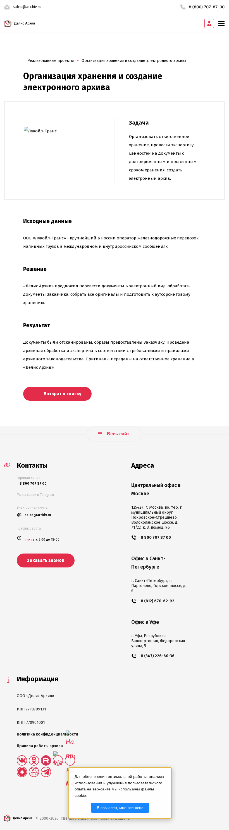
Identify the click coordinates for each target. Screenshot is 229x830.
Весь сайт (117, 433)
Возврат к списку (61, 393)
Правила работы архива (40, 746)
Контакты (32, 465)
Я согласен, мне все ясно (120, 807)
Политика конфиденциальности (47, 734)
